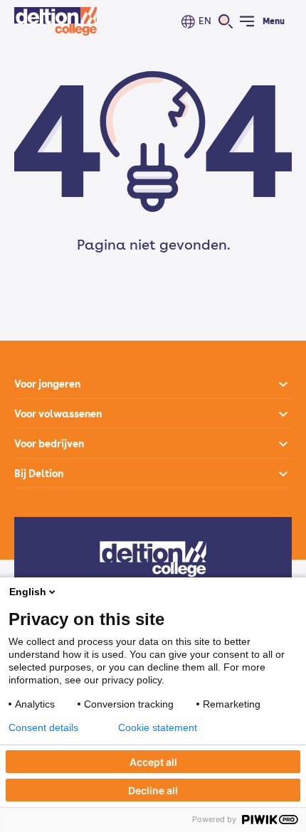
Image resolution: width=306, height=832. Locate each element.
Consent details (43, 727)
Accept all (153, 762)
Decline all (153, 790)
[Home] (55, 21)
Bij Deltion (38, 473)
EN (205, 21)
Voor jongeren (47, 384)
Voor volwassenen (58, 414)
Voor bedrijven (49, 443)
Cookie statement (157, 727)
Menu (274, 21)
